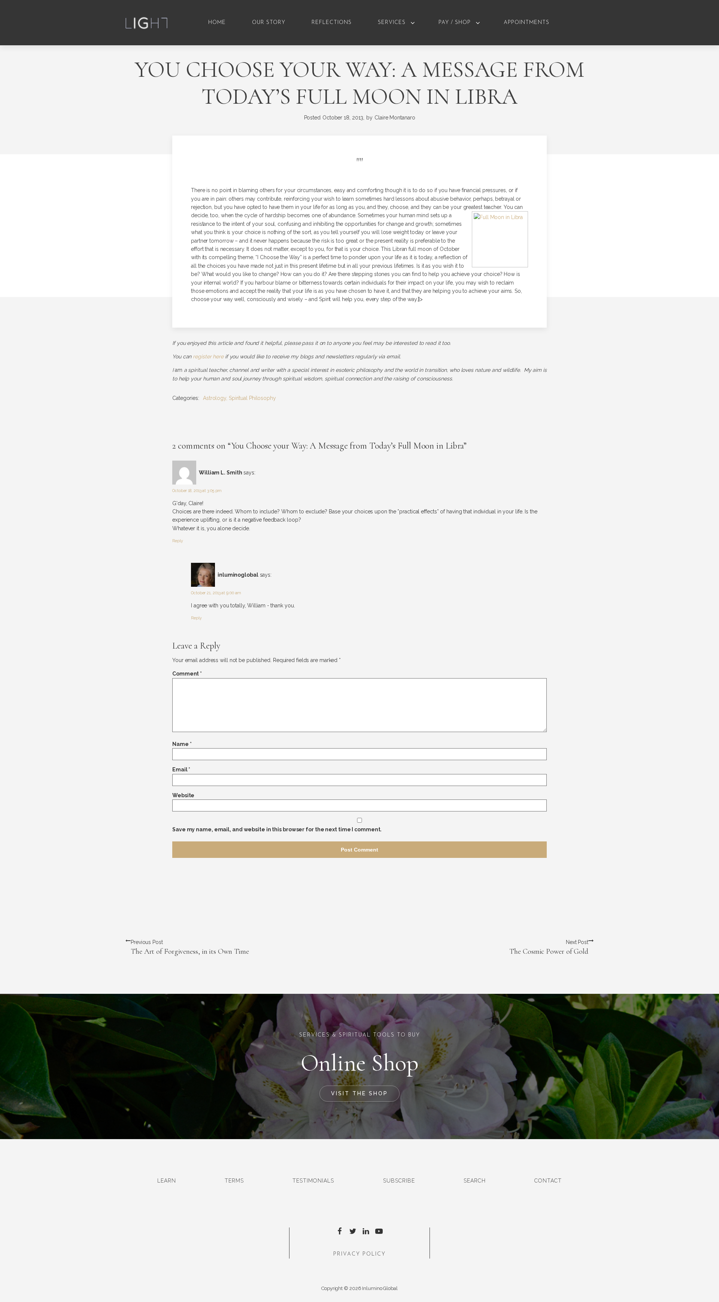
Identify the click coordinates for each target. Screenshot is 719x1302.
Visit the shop (359, 1093)
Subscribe (399, 1181)
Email (181, 770)
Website (183, 795)
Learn (166, 1181)
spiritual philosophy (252, 398)
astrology (214, 398)
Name (181, 744)
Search (475, 1181)
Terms (234, 1181)
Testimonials (313, 1181)
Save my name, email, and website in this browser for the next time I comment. (277, 829)
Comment (187, 674)
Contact (548, 1181)
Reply (177, 540)
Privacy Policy (359, 1254)
